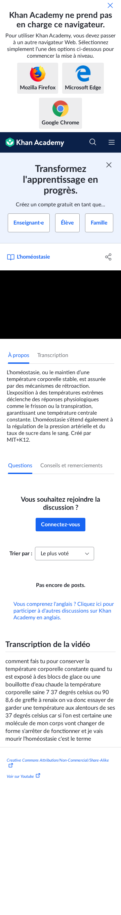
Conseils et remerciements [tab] (71, 465)
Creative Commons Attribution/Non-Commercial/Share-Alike (58, 760)
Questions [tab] (20, 465)
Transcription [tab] (52, 355)
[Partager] (108, 257)
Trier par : (20, 553)
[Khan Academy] (32, 142)
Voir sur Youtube (20, 776)
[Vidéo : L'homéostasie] (60, 304)
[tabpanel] (60, 403)
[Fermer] (110, 5)
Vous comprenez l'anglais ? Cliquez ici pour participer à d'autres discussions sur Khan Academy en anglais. (63, 610)
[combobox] (64, 553)
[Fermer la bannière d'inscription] (109, 165)
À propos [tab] (18, 355)
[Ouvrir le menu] (112, 142)
